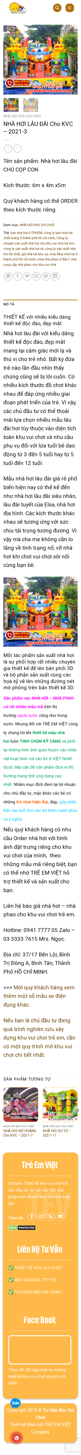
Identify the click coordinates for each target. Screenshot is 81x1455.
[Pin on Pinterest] (45, 276)
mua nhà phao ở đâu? (53, 259)
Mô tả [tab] (9, 304)
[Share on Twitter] (27, 276)
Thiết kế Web (23, 1424)
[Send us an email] (41, 1216)
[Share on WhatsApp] (8, 276)
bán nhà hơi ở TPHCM (26, 233)
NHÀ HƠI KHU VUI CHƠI (22, 116)
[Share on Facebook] (17, 276)
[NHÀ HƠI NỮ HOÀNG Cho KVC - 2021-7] (21, 1104)
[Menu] (69, 8)
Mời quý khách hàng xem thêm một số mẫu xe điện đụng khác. (39, 996)
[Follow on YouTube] (60, 1216)
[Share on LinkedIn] (55, 276)
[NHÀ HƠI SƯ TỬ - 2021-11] (60, 1104)
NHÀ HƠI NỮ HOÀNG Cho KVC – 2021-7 (19, 1133)
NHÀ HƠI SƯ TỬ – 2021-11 (57, 1133)
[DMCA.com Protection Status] (22, 1227)
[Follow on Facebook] (32, 1216)
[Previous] (11, 60)
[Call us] (50, 1216)
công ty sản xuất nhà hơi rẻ (23, 249)
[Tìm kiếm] (57, 8)
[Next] (70, 60)
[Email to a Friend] (36, 276)
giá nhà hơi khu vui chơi (38, 254)
